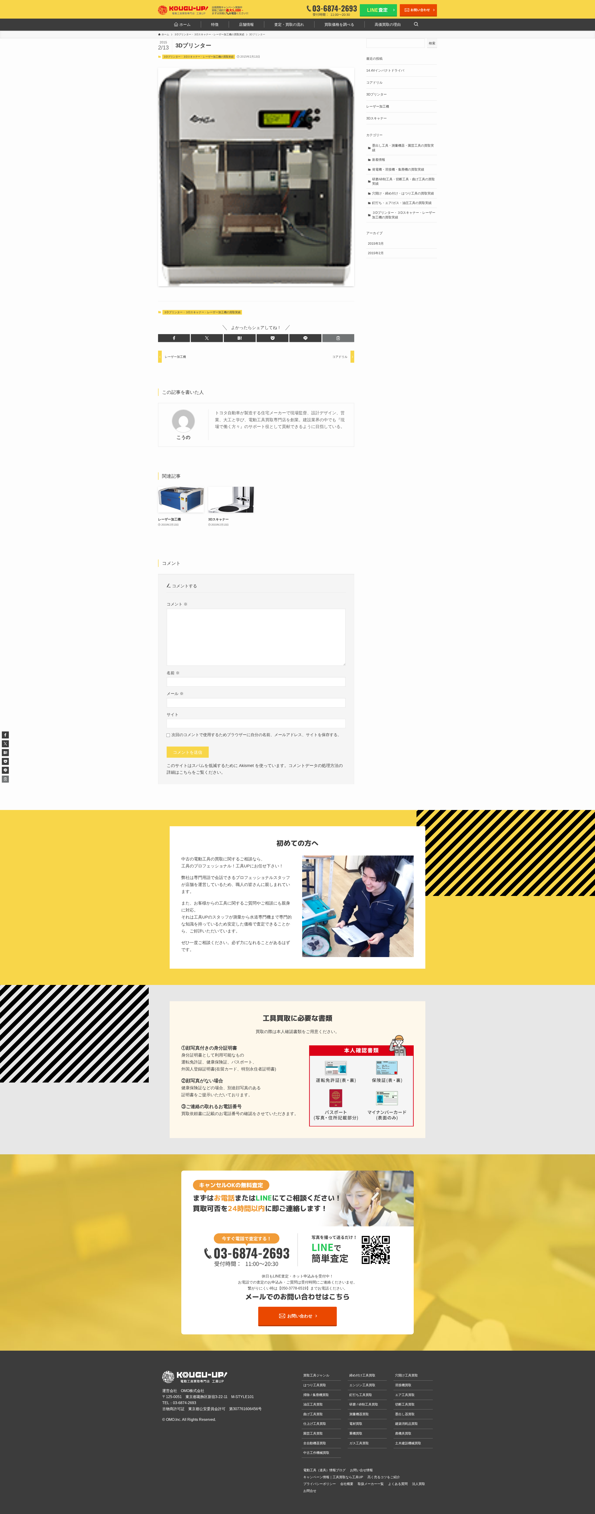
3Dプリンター (376, 94)
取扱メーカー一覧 (371, 1484)
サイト (172, 714)
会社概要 (346, 1484)
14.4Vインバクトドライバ (385, 70)
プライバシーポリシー (319, 1484)
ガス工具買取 (359, 1443)
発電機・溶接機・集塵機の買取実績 (398, 169)
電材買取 (355, 1423)
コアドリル (374, 82)
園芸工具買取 (313, 1433)
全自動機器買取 (314, 1443)
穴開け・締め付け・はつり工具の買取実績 (403, 193)
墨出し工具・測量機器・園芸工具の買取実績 (403, 148)
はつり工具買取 (314, 1385)
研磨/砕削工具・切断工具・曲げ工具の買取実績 (403, 181)
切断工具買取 (405, 1404)
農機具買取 (403, 1433)
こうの (183, 437)
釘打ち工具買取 (360, 1395)
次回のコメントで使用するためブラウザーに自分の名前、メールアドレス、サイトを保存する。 (256, 735)
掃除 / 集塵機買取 (316, 1395)
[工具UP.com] (183, 10)
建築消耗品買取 (406, 1423)
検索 (432, 43)
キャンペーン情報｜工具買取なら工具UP (333, 1477)
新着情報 (378, 159)
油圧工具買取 (313, 1404)
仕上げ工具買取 (314, 1423)
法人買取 (418, 1484)
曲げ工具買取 (313, 1414)
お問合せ (309, 1491)
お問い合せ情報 (361, 1470)
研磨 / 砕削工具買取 (363, 1404)
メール (175, 693)
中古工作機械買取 (316, 1453)
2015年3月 (376, 243)
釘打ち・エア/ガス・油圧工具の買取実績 (402, 203)
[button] (174, 338)
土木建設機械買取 (408, 1443)
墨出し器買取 (405, 1414)
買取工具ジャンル (316, 1375)
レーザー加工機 (377, 106)
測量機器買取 (359, 1414)
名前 (173, 673)
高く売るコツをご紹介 (383, 1477)
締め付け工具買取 (362, 1375)
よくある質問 (398, 1484)
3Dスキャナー (376, 118)
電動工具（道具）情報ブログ (324, 1470)
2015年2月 (376, 253)
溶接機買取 (403, 1385)
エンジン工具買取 (362, 1385)
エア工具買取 (405, 1395)
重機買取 (355, 1433)
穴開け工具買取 (406, 1375)
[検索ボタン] (416, 25)
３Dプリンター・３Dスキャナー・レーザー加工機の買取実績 (198, 56)
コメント (177, 604)
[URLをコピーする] (338, 338)
